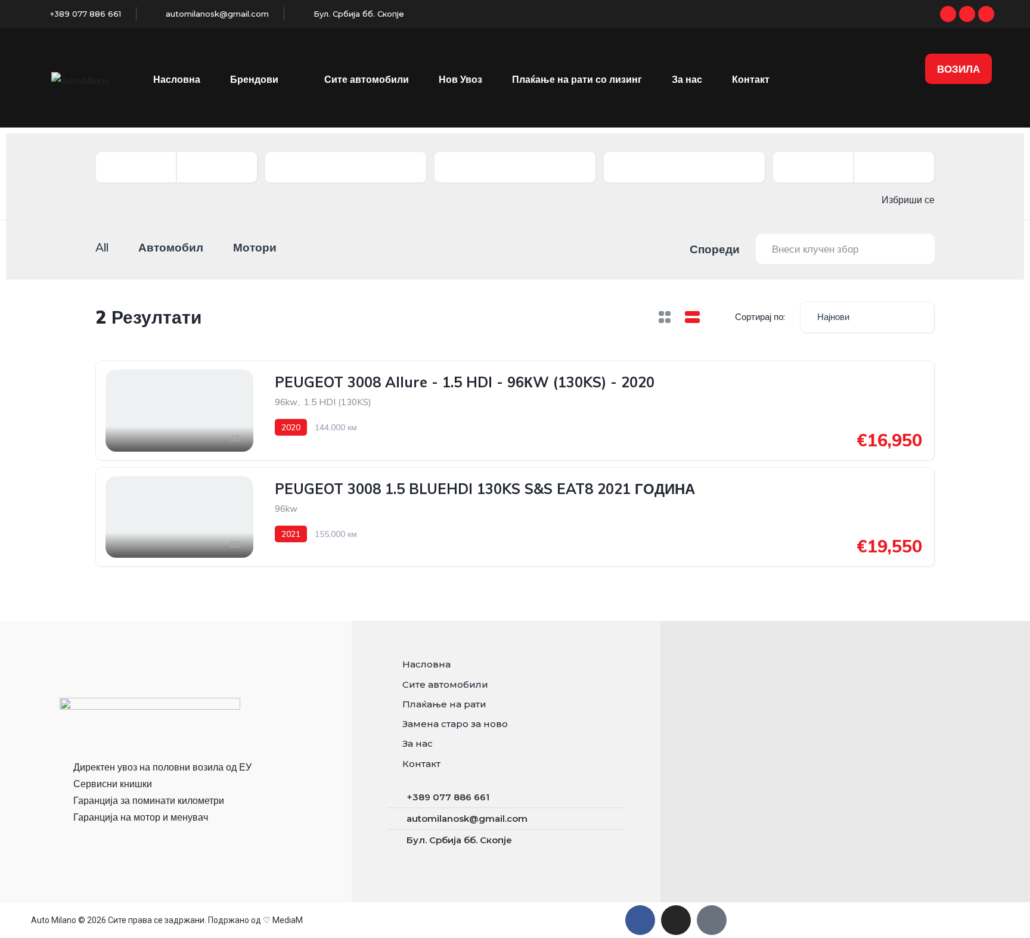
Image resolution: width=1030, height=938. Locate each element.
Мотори (255, 247)
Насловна (176, 79)
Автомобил (170, 247)
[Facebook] (948, 14)
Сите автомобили (366, 79)
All (101, 247)
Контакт (751, 79)
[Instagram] (967, 14)
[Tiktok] (986, 14)
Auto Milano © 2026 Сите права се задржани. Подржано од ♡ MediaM (167, 920)
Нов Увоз (460, 79)
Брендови (254, 79)
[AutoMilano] (80, 80)
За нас (687, 79)
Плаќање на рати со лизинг (577, 79)
